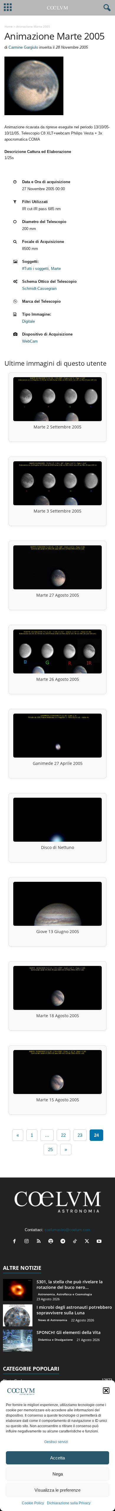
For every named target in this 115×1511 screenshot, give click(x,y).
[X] (88, 1242)
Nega (57, 1473)
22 (63, 1135)
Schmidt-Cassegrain (39, 288)
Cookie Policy (33, 1503)
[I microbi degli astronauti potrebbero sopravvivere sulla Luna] (17, 1315)
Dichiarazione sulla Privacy (69, 1503)
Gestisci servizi (56, 1442)
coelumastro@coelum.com (67, 1230)
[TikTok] (76, 1242)
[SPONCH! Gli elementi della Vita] (17, 1341)
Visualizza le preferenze (57, 1490)
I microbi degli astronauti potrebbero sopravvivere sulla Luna (74, 1310)
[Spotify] (52, 1242)
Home (8, 26)
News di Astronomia (52, 1320)
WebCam (30, 341)
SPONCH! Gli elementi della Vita (69, 1332)
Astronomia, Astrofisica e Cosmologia (65, 1294)
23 (80, 1135)
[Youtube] (99, 1242)
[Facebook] (16, 1242)
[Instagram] (28, 1242)
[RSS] (40, 1242)
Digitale (28, 321)
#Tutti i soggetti (35, 268)
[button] (106, 1390)
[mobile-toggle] (8, 8)
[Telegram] (64, 1242)
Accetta (57, 1457)
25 (50, 1149)
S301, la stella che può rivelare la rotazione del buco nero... (70, 1284)
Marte (56, 268)
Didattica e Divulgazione (55, 1340)
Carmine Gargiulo (23, 47)
